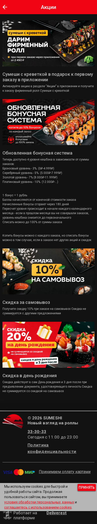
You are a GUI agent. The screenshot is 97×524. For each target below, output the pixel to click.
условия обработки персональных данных (39, 502)
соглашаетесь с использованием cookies (38, 507)
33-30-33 (37, 431)
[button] (4, 7)
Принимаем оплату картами (65, 471)
